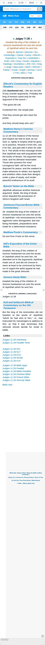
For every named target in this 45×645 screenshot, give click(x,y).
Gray (18, 61)
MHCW (36, 67)
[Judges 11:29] (42, 295)
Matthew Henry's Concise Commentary (18, 130)
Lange (8, 67)
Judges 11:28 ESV (11, 355)
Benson (29, 52)
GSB (6, 61)
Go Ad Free (4, 639)
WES (23, 73)
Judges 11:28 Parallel (13, 368)
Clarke (20, 55)
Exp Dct (22, 58)
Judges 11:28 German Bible (16, 380)
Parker (6, 70)
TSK (30, 73)
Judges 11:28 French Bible (15, 377)
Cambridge (9, 55)
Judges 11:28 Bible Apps (14, 365)
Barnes (19, 52)
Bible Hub (7, 384)
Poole (15, 70)
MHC (28, 67)
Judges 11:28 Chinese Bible (16, 374)
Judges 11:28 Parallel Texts (16, 342)
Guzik (26, 61)
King (39, 64)
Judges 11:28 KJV (11, 361)
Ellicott (36, 55)
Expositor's (10, 58)
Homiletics (19, 64)
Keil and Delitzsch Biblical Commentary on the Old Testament (18, 305)
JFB (28, 64)
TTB (16, 73)
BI (36, 52)
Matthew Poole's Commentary (21, 232)
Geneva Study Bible (15, 277)
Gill (12, 61)
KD (33, 64)
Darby (28, 55)
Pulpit (22, 70)
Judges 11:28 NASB (12, 358)
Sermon (31, 70)
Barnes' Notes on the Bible (19, 186)
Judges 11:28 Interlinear (14, 339)
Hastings (7, 64)
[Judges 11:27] (3, 295)
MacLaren (19, 67)
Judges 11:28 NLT (11, 352)
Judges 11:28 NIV (11, 349)
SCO (39, 70)
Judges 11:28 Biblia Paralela (16, 371)
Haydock (35, 61)
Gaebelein (33, 58)
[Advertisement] (25, 436)
